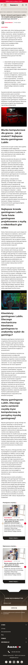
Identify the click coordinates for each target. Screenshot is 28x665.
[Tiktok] (18, 662)
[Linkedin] (22, 662)
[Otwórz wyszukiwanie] (5, 5)
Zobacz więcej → (14, 538)
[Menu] (1, 5)
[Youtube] (14, 662)
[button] (25, 523)
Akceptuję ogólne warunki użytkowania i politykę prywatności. (14, 613)
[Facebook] (6, 662)
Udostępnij (4, 27)
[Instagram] (10, 662)
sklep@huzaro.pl (14, 657)
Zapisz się (14, 608)
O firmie (3, 628)
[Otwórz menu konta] (22, 5)
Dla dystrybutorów (6, 631)
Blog (2, 634)
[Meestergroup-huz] (14, 5)
